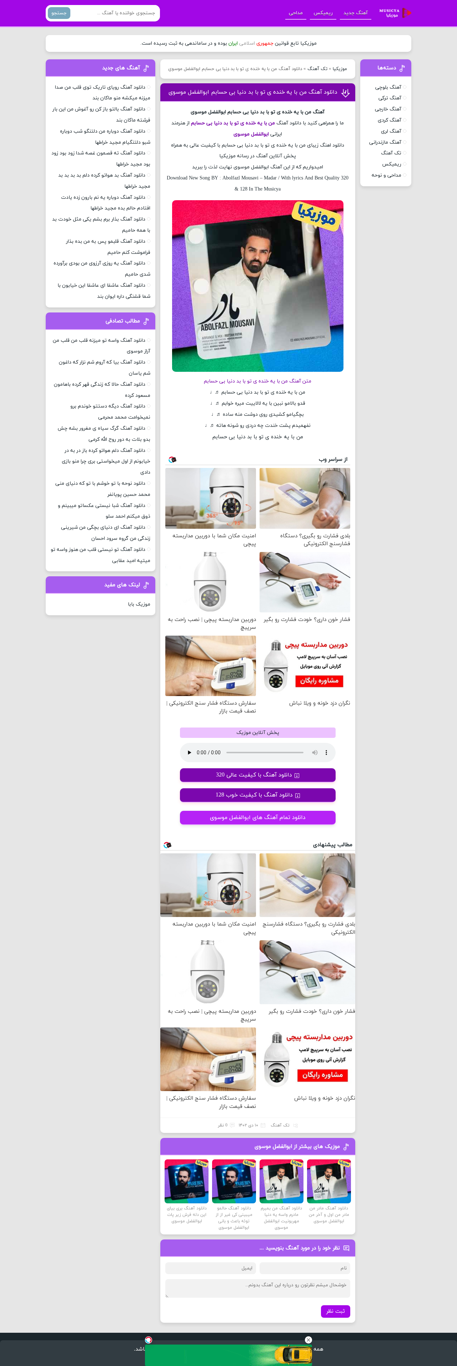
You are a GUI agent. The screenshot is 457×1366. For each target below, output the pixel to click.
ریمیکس (323, 13)
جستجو (59, 13)
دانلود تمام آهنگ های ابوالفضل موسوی (258, 818)
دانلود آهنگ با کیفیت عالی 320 (254, 775)
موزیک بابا (139, 604)
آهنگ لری (391, 131)
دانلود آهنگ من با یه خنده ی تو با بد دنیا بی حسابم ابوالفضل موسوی (253, 92)
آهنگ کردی (389, 120)
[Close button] (308, 1339)
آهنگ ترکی (389, 98)
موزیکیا (340, 69)
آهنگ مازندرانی (385, 142)
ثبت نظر (335, 1311)
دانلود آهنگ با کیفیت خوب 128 (254, 795)
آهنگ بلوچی (388, 87)
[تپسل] (148, 1339)
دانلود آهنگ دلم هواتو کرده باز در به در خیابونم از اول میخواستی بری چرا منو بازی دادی (106, 461)
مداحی (296, 13)
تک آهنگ (317, 69)
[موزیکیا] (393, 13)
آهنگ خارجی (388, 109)
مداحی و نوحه (386, 175)
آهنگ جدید (355, 13)
